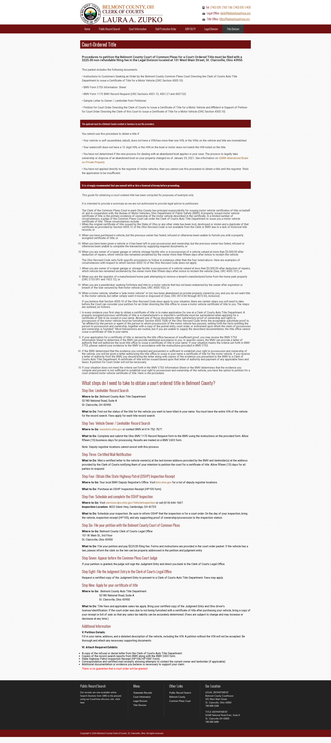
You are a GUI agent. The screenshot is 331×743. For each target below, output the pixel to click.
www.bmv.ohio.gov (111, 429)
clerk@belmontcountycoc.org (235, 13)
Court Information (138, 29)
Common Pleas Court (180, 701)
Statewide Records (142, 692)
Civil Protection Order (165, 29)
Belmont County (177, 697)
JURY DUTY (190, 29)
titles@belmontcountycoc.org (234, 19)
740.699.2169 (212, 706)
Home (87, 29)
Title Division (233, 29)
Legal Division (211, 29)
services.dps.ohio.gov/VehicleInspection (130, 502)
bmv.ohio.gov (164, 482)
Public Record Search (109, 29)
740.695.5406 (212, 722)
